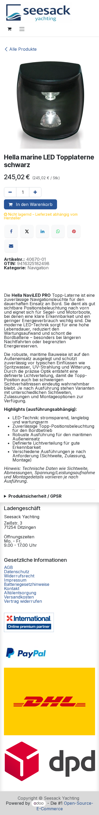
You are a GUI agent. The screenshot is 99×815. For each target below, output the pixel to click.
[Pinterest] (74, 231)
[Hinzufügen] (35, 192)
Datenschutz (16, 571)
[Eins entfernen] (10, 192)
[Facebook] (11, 231)
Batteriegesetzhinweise (26, 584)
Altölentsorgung (20, 592)
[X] (27, 231)
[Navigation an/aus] (22, 28)
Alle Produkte (23, 49)
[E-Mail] (11, 245)
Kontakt (11, 588)
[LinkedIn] (42, 231)
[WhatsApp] (58, 231)
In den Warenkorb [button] (34, 204)
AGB (9, 567)
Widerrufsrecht (19, 575)
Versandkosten (19, 597)
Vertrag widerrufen (23, 601)
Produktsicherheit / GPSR (35, 496)
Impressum (15, 580)
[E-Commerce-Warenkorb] (9, 28)
